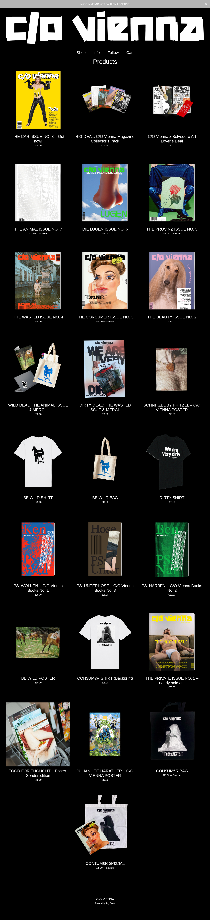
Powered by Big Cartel (105, 903)
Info (96, 52)
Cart (130, 52)
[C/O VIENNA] (105, 27)
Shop (81, 52)
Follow (113, 52)
